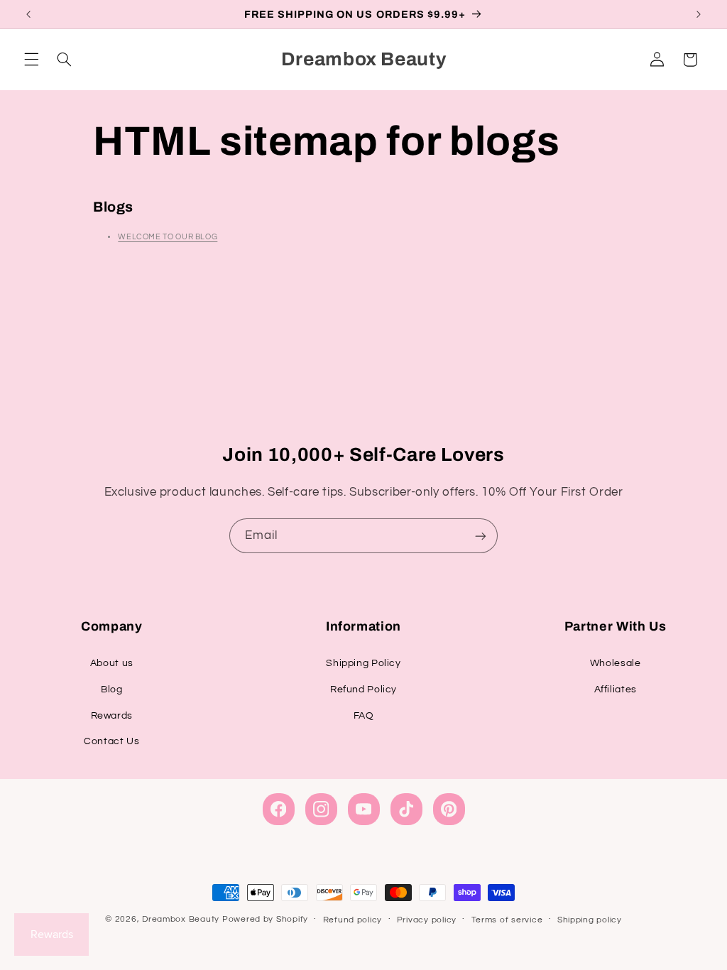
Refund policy (353, 920)
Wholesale (615, 663)
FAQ (364, 716)
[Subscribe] (480, 535)
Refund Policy (363, 689)
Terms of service (507, 920)
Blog (112, 689)
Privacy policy (427, 920)
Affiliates (615, 689)
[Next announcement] (698, 14)
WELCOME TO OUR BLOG (167, 237)
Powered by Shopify (265, 919)
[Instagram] (321, 809)
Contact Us (111, 741)
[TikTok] (406, 809)
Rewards (112, 716)
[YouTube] (364, 809)
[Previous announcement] (28, 14)
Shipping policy (589, 920)
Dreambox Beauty (180, 919)
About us (111, 663)
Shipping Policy (363, 663)
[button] (31, 59)
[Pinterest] (449, 809)
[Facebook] (279, 809)
